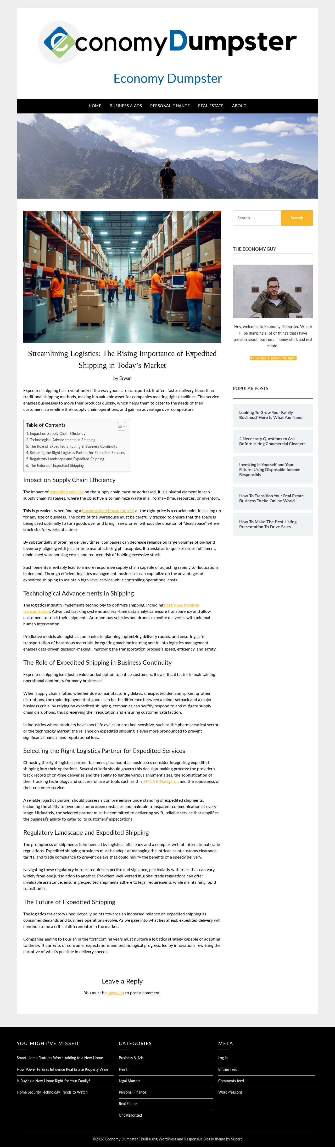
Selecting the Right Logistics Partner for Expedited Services (77, 453)
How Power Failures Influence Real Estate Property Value (62, 1070)
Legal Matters (129, 1081)
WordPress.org (230, 1092)
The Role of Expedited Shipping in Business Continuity (73, 447)
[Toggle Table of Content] (119, 426)
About (239, 106)
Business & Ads (126, 106)
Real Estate (211, 106)
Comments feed (231, 1081)
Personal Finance (170, 106)
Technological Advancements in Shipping (62, 440)
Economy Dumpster (167, 79)
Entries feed (227, 1070)
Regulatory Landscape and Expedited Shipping (67, 459)
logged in (116, 993)
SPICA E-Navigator (160, 781)
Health (124, 1070)
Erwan (125, 378)
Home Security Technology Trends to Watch (52, 1092)
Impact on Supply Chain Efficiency (57, 434)
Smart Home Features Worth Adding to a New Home (60, 1058)
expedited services (66, 492)
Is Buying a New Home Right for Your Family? (53, 1081)
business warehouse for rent (108, 511)
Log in (223, 1058)
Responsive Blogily (199, 1139)
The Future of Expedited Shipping (57, 466)
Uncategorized (130, 1115)
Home (95, 106)
